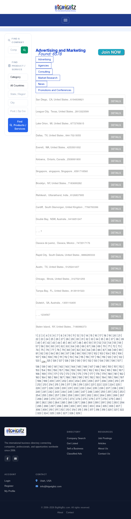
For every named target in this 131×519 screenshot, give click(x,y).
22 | (38, 339)
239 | (121, 388)
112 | (66, 357)
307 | (118, 406)
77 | (53, 349)
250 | (103, 391)
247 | (83, 391)
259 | (70, 395)
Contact (70, 512)
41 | (44, 342)
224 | (112, 384)
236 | (102, 388)
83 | (83, 349)
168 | (38, 373)
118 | (98, 357)
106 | (120, 353)
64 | (73, 346)
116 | (87, 357)
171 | (56, 373)
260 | (77, 395)
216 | (63, 384)
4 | (47, 335)
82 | (78, 349)
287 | (77, 402)
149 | (104, 366)
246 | (77, 391)
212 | (39, 384)
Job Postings (105, 438)
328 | (72, 413)
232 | (76, 388)
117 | (93, 357)
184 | (44, 377)
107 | (38, 357)
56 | (120, 342)
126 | (55, 360)
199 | (46, 380)
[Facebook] (7, 458)
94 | (52, 353)
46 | (69, 342)
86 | (99, 349)
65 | (78, 346)
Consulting (44, 71)
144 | (73, 366)
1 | (37, 335)
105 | (114, 353)
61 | (58, 346)
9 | (66, 335)
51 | (95, 342)
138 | (38, 366)
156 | (56, 370)
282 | (44, 402)
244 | (64, 391)
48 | (80, 342)
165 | (109, 370)
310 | (51, 409)
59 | (47, 346)
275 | (85, 398)
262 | (89, 395)
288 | (83, 402)
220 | (87, 384)
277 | (98, 398)
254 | (38, 395)
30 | (78, 339)
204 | (77, 380)
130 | (79, 360)
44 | (59, 342)
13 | (83, 335)
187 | (62, 377)
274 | (78, 398)
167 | (121, 370)
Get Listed (72, 443)
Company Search (76, 438)
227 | (44, 388)
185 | (50, 377)
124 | (43, 362)
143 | (67, 366)
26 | (57, 339)
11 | (74, 335)
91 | (38, 353)
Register (8, 486)
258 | (64, 395)
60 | (53, 346)
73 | (119, 346)
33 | (92, 339)
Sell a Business (75, 448)
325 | (52, 413)
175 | (80, 373)
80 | (69, 349)
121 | (115, 357)
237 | (108, 388)
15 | (92, 335)
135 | (108, 360)
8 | (62, 335)
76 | (47, 349)
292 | (109, 402)
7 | (58, 335)
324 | (46, 413)
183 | (38, 377)
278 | (105, 398)
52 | (100, 342)
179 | (104, 373)
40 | (39, 342)
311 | (57, 409)
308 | (39, 409)
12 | (78, 335)
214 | (51, 384)
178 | (98, 373)
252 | (116, 391)
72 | (114, 346)
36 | (107, 339)
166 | (115, 370)
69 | (99, 346)
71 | (109, 346)
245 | (70, 391)
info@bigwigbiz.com (51, 486)
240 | (39, 391)
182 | (122, 373)
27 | (62, 339)
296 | (46, 406)
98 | (73, 353)
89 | (115, 349)
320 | (110, 409)
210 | (117, 380)
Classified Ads (74, 453)
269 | (46, 398)
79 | (63, 349)
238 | (115, 388)
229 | (57, 388)
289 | (90, 402)
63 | (67, 346)
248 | (90, 391)
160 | (79, 370)
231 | (70, 388)
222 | (99, 384)
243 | (57, 391)
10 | (70, 335)
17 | (101, 335)
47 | (75, 342)
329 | (78, 413)
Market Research (47, 77)
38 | (117, 339)
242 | (51, 391)
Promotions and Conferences (54, 90)
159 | (73, 370)
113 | (71, 357)
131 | (84, 360)
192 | (92, 377)
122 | (121, 357)
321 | (116, 409)
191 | (86, 377)
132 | (90, 360)
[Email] (15, 458)
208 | (104, 380)
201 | (58, 380)
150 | (110, 366)
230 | (64, 388)
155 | (50, 370)
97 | (68, 353)
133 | (96, 360)
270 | (53, 398)
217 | (69, 384)
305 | (105, 406)
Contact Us (104, 453)
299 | (66, 406)
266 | (115, 395)
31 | (83, 339)
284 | (57, 402)
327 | (65, 413)
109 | (50, 357)
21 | (120, 335)
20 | (115, 335)
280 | (118, 398)
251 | (110, 391)
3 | (43, 335)
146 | (86, 366)
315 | (80, 409)
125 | (49, 360)
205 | (84, 380)
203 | (71, 380)
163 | (97, 370)
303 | (92, 406)
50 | (90, 342)
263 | (96, 395)
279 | (111, 398)
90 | (120, 349)
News (41, 83)
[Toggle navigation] (65, 20)
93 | (47, 353)
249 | (97, 391)
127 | (61, 360)
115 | (82, 357)
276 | (91, 398)
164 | (103, 370)
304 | (98, 406)
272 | (65, 398)
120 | (110, 357)
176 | (86, 373)
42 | (49, 342)
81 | (74, 349)
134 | (102, 360)
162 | (91, 370)
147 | (92, 366)
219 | (81, 384)
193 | (98, 377)
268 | (40, 398)
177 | (92, 373)
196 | (116, 377)
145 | (80, 366)
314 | (74, 409)
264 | (102, 395)
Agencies (43, 65)
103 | (102, 353)
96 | (63, 353)
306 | (111, 406)
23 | (42, 339)
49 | (85, 342)
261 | (83, 395)
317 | (92, 409)
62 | (62, 346)
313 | (68, 409)
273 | (72, 398)
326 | (59, 413)
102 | (96, 353)
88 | (110, 349)
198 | (40, 380)
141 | (56, 366)
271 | (59, 398)
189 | (74, 377)
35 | (102, 339)
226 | (38, 388)
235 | (95, 388)
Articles (102, 443)
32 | (87, 339)
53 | (105, 342)
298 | (59, 406)
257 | (57, 395)
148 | (98, 366)
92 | (42, 353)
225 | (118, 384)
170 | (50, 373)
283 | (50, 402)
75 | (42, 349)
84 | (89, 349)
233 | (82, 388)
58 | (42, 346)
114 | (77, 357)
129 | (73, 360)
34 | (97, 339)
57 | (38, 346)
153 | (38, 370)
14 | (87, 335)
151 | (115, 366)
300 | (73, 406)
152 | (121, 366)
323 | (40, 413)
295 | (40, 406)
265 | (109, 395)
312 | (62, 409)
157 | (61, 370)
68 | (94, 346)
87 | (104, 349)
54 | (110, 342)
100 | (84, 353)
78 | (58, 349)
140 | (50, 366)
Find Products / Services (20, 125)
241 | (45, 391)
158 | (67, 370)
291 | (103, 402)
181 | (116, 373)
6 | (54, 335)
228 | (51, 388)
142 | (61, 366)
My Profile (9, 491)
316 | (86, 409)
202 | (64, 380)
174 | (74, 373)
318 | (98, 409)
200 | (52, 380)
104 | (108, 353)
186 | (56, 377)
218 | (75, 384)
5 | (51, 335)
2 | (40, 335)
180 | (110, 373)
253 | (122, 391)
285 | (64, 402)
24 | (47, 339)
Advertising (44, 59)
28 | (67, 339)
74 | (38, 349)
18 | (105, 335)
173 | (68, 373)
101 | (90, 353)
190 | (81, 377)
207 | (97, 380)
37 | (112, 339)
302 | (85, 406)
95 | (57, 353)
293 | (116, 402)
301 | (79, 406)
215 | (57, 384)
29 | (72, 339)
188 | (68, 377)
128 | (67, 360)
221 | (93, 384)
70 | (104, 346)
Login (7, 480)
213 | (45, 384)
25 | (52, 339)
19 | (110, 335)
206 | (91, 380)
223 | (105, 384)
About (60, 512)
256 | (51, 395)
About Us (103, 448)
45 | (64, 342)
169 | (44, 373)
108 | (44, 357)
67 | (88, 346)
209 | (110, 380)
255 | (44, 395)
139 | (44, 366)
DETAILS (116, 101)
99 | (78, 353)
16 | (96, 335)
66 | (83, 346)
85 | (94, 349)
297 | (53, 406)
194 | (104, 377)
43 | (54, 342)
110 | (56, 357)
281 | (38, 402)
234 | (89, 388)
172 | (62, 373)
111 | (61, 357)
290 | (97, 402)
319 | (104, 409)
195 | (110, 377)
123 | (38, 360)
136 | (114, 360)
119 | (104, 357)
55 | (115, 342)
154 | (44, 370)
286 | (70, 402)
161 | (85, 370)
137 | (119, 360)
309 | (45, 409)
